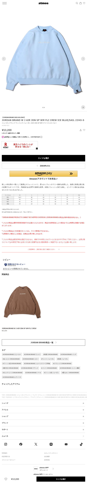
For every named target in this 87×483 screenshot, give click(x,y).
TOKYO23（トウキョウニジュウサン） (18, 397)
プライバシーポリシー (8, 460)
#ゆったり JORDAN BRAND (11, 359)
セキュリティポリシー (51, 453)
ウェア (35, 395)
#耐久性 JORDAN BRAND (10, 368)
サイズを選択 (43, 158)
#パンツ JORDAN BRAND (49, 368)
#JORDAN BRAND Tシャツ (32, 354)
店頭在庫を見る (45, 166)
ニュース (5, 436)
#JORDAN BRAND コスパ (30, 359)
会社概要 (47, 456)
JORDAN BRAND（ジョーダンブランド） (18, 395)
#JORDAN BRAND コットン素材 (70, 368)
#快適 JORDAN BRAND (50, 354)
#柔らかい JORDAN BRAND (70, 372)
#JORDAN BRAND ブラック (29, 368)
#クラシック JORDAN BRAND (62, 363)
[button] (4, 59)
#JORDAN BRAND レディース (12, 377)
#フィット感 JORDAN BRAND (12, 363)
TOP (3, 395)
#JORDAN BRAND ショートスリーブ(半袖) (37, 363)
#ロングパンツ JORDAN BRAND (12, 372)
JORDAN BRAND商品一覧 (42, 342)
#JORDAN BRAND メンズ (68, 354)
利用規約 (4, 453)
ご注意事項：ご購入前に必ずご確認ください (41, 249)
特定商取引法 (6, 456)
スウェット (41, 395)
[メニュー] (4, 3)
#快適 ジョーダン (62, 359)
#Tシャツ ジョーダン (47, 359)
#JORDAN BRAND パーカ (33, 372)
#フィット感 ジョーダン (51, 372)
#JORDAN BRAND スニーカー (12, 354)
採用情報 (47, 460)
